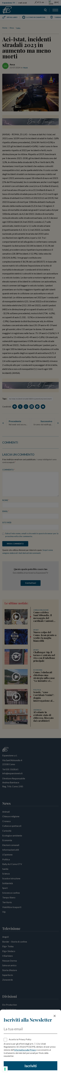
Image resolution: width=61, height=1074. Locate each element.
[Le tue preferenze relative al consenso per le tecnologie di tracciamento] (5, 1069)
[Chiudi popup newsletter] (54, 1015)
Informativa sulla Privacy (25, 1050)
